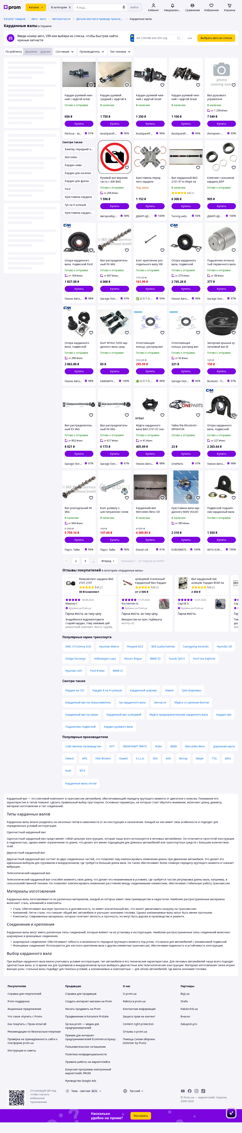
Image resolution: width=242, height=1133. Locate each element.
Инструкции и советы (22, 1050)
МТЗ (82, 770)
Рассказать (141, 1115)
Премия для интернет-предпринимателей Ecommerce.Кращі (90, 1037)
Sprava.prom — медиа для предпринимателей (82, 1026)
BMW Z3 (155, 658)
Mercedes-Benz (195, 746)
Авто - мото (38, 19)
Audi (68, 770)
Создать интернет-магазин (83, 1001)
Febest (69, 758)
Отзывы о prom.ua (135, 1031)
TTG (214, 758)
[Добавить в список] (91, 85)
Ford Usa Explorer (204, 658)
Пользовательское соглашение (85, 1046)
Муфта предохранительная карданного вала (179, 714)
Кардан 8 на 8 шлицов (107, 690)
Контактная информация (139, 1009)
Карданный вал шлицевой (123, 714)
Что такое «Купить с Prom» (25, 1016)
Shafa (184, 1001)
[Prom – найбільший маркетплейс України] (12, 7)
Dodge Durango (75, 658)
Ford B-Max (97, 670)
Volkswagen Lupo (105, 658)
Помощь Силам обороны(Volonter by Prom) (139, 1041)
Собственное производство (83, 746)
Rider (158, 746)
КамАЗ (123, 758)
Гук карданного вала (132, 702)
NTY (112, 746)
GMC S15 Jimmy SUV (78, 646)
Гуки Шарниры (191, 690)
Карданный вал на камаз (81, 714)
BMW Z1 (118, 670)
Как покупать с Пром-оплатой (27, 1024)
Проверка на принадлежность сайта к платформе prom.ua (32, 1041)
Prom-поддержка (18, 1001)
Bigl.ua (185, 993)
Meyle (199, 758)
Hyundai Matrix (109, 646)
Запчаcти (160, 702)
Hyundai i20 (224, 646)
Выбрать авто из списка (216, 38)
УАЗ (155, 758)
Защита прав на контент (139, 1016)
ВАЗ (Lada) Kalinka (163, 646)
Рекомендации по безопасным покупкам (34, 1031)
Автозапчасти (61, 19)
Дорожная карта (224, 746)
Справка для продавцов (80, 993)
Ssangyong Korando (196, 646)
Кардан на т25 (74, 690)
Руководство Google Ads (80, 1080)
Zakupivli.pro (189, 1024)
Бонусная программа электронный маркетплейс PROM (88, 1071)
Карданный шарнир (143, 690)
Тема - (80, 1091)
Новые (169, 690)
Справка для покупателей (24, 993)
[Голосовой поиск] (124, 7)
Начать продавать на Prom (83, 1009)
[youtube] (183, 1091)
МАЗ (228, 758)
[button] (79, 124)
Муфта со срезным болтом (192, 702)
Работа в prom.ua (134, 1001)
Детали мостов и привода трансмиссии (100, 19)
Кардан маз (223, 714)
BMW (173, 746)
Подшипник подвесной (80, 726)
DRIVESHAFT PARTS (135, 746)
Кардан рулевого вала (118, 726)
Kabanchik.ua (189, 1009)
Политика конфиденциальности (86, 1054)
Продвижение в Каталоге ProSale (87, 1016)
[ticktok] (203, 1091)
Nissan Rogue (133, 658)
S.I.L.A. (140, 758)
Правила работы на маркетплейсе (87, 1062)
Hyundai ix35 (73, 670)
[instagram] (196, 1091)
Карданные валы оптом (80, 783)
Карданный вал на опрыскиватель (88, 702)
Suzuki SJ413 (177, 658)
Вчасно (185, 1016)
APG (84, 758)
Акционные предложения (24, 1009)
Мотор (183, 758)
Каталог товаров (14, 19)
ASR (168, 758)
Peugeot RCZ (135, 646)
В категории (59, 7)
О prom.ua (130, 993)
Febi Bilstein (103, 758)
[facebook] (189, 1091)
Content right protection (138, 1024)
